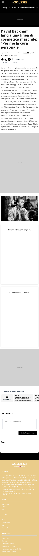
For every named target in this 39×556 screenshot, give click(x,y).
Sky (3, 525)
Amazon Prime (6, 522)
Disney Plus (5, 528)
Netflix (4, 520)
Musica (4, 509)
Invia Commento (27, 433)
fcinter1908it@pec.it (8, 491)
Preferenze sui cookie (9, 552)
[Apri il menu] (3, 2)
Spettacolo (5, 504)
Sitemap (4, 541)
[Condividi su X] (9, 59)
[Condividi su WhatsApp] (2, 59)
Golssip (4, 8)
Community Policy (8, 543)
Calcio (4, 507)
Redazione (5, 538)
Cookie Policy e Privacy (9, 546)
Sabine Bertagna (19, 59)
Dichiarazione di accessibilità (11, 549)
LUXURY (13, 8)
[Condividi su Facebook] (5, 59)
